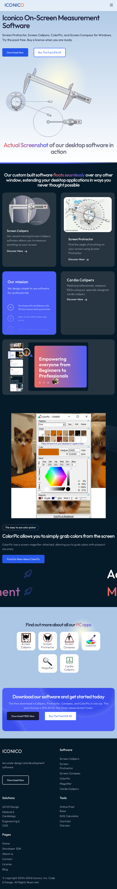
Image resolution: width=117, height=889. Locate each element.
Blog (5, 869)
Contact (7, 859)
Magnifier (66, 783)
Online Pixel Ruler (67, 809)
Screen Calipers (69, 758)
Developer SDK (11, 848)
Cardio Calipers (69, 789)
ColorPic (65, 778)
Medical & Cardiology (9, 814)
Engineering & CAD (11, 823)
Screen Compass (70, 773)
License (7, 864)
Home (6, 843)
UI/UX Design (10, 807)
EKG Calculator (69, 816)
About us (7, 854)
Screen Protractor (66, 766)
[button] (111, 5)
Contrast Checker (65, 823)
